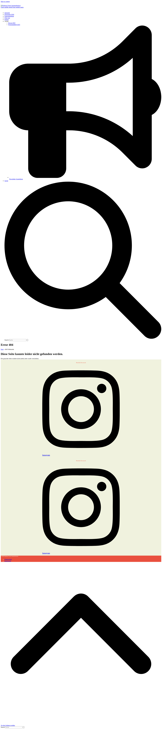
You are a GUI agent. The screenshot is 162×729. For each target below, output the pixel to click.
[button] (12, 7)
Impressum (7, 561)
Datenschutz (8, 559)
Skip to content (5, 1)
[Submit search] (27, 340)
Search (6, 340)
